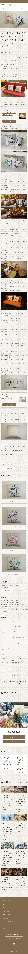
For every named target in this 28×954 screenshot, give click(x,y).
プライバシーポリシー (8, 921)
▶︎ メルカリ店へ (8, 468)
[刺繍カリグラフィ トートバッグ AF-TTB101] (22, 402)
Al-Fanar (16, 951)
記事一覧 (15, 675)
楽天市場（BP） (7, 911)
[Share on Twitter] (6, 53)
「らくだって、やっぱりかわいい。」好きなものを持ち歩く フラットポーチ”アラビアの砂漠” (21, 802)
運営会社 (5, 928)
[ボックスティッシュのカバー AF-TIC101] (22, 118)
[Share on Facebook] (2, 53)
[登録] (21, 938)
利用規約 (5, 918)
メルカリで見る (9, 121)
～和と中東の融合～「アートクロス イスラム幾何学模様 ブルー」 (21, 856)
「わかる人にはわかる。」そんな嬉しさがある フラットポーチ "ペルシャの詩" (7, 801)
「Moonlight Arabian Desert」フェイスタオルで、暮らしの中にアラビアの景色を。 (7, 884)
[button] (3, 5)
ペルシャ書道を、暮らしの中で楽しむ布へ (21, 826)
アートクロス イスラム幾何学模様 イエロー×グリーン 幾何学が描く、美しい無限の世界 (7, 857)
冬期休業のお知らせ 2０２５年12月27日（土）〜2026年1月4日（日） (21, 764)
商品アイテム (14, 737)
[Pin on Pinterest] (10, 53)
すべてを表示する (22, 782)
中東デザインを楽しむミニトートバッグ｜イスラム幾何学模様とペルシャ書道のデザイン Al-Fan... (7, 830)
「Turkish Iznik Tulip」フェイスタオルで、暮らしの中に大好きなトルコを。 (21, 883)
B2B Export (6, 925)
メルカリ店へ (14, 741)
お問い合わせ (6, 900)
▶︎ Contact (7, 590)
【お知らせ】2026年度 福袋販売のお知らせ (7, 762)
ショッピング (6, 904)
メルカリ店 (6, 907)
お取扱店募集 (6, 914)
